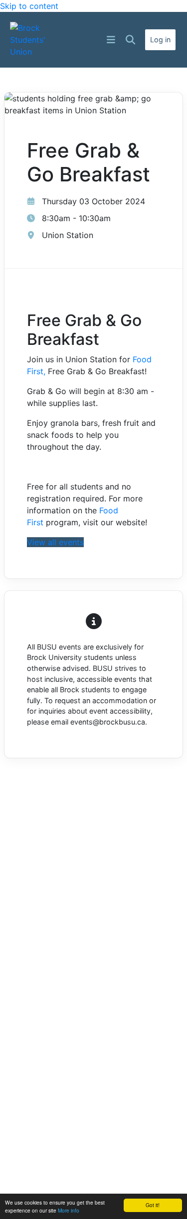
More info (68, 1210)
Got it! (153, 1205)
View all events (55, 542)
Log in (160, 39)
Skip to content (29, 6)
